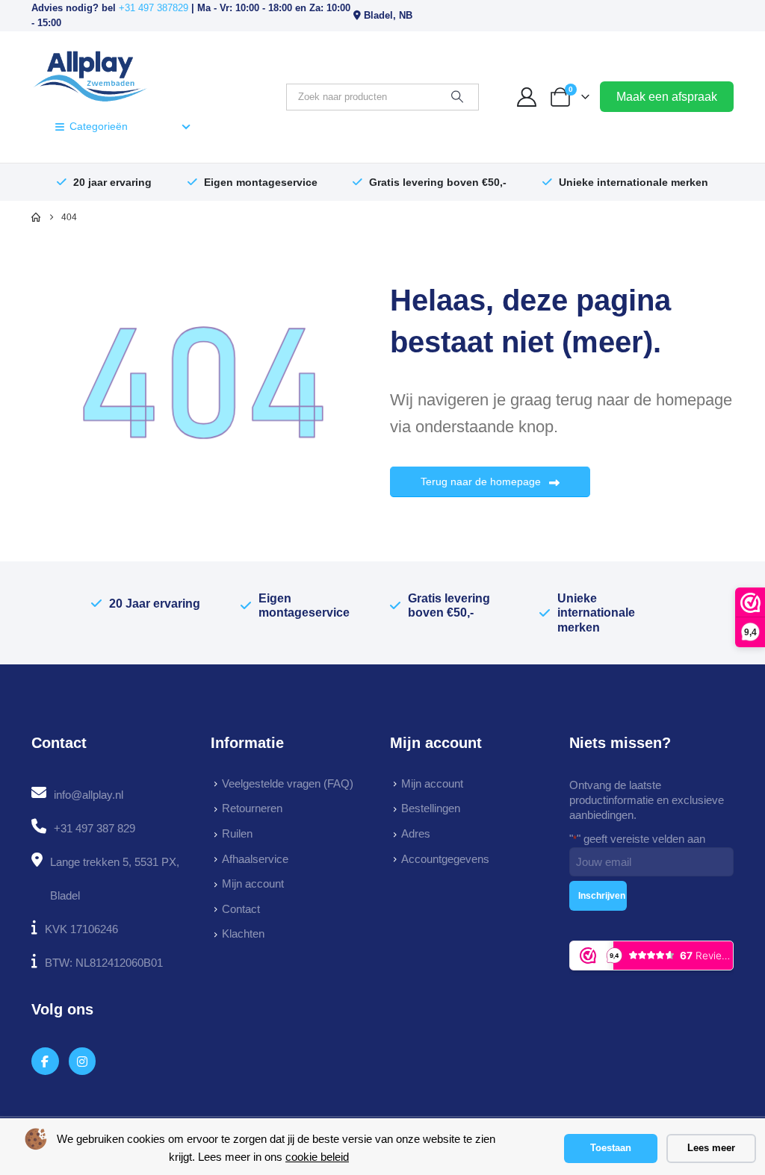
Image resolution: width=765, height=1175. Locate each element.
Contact (241, 909)
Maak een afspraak (666, 96)
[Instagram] (82, 1061)
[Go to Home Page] (35, 217)
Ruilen (237, 833)
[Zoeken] (457, 97)
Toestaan (610, 1147)
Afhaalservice (255, 859)
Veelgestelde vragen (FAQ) (287, 783)
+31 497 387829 (153, 7)
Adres (415, 833)
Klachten (243, 933)
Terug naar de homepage (482, 481)
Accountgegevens (445, 859)
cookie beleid (317, 1156)
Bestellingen (430, 808)
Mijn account (253, 883)
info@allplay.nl (88, 794)
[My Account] (527, 97)
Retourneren (252, 808)
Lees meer (711, 1147)
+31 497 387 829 (94, 828)
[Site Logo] (90, 75)
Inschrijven (601, 896)
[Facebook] (45, 1061)
